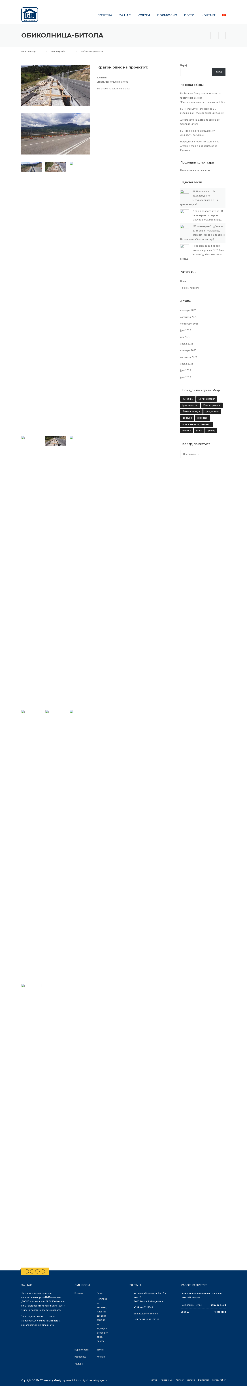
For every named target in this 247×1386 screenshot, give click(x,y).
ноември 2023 (188, 350)
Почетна (104, 15)
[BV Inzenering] (29, 14)
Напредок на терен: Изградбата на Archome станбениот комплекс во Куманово (199, 146)
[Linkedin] (32, 1271)
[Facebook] (27, 1271)
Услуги (144, 15)
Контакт (208, 15)
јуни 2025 (185, 330)
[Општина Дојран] (214, 35)
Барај (183, 65)
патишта (186, 430)
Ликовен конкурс (191, 411)
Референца (80, 1356)
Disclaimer (203, 1380)
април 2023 (186, 363)
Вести (189, 15)
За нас (125, 15)
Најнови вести (81, 1349)
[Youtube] (43, 1271)
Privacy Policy (219, 1380)
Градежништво (190, 405)
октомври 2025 (188, 317)
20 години (187, 398)
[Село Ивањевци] (222, 35)
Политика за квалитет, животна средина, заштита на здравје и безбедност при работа (102, 1320)
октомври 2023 (188, 357)
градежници (212, 411)
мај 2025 (185, 337)
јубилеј (211, 430)
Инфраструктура (211, 405)
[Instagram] (37, 1271)
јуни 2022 (185, 377)
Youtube (78, 1363)
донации (187, 417)
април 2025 (186, 343)
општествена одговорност (196, 424)
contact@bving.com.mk (146, 1313)
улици (199, 430)
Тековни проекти (189, 287)
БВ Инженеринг (207, 398)
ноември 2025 (188, 310)
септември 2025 (189, 323)
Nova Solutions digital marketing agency (86, 1380)
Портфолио (167, 15)
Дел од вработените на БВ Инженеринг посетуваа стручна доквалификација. (208, 215)
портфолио (35, 1325)
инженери (202, 417)
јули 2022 (185, 370)
